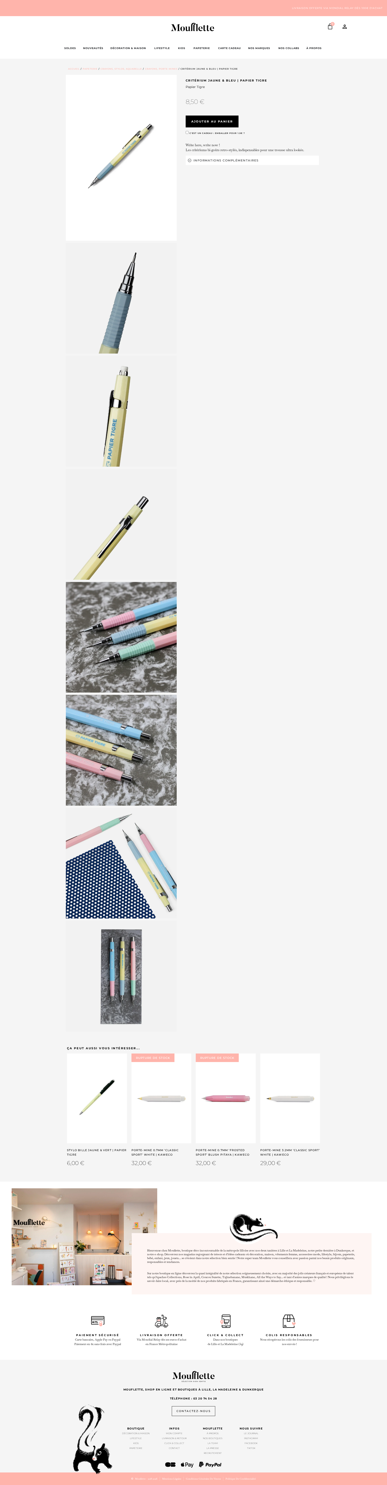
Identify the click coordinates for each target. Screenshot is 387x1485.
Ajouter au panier (212, 121)
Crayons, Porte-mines (161, 68)
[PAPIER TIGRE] (121, 298)
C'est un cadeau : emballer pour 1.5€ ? (217, 133)
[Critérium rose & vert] (121, 637)
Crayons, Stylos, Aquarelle (121, 68)
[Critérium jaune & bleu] (121, 158)
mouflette (213, 1428)
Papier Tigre (195, 87)
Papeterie (90, 68)
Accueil (74, 68)
